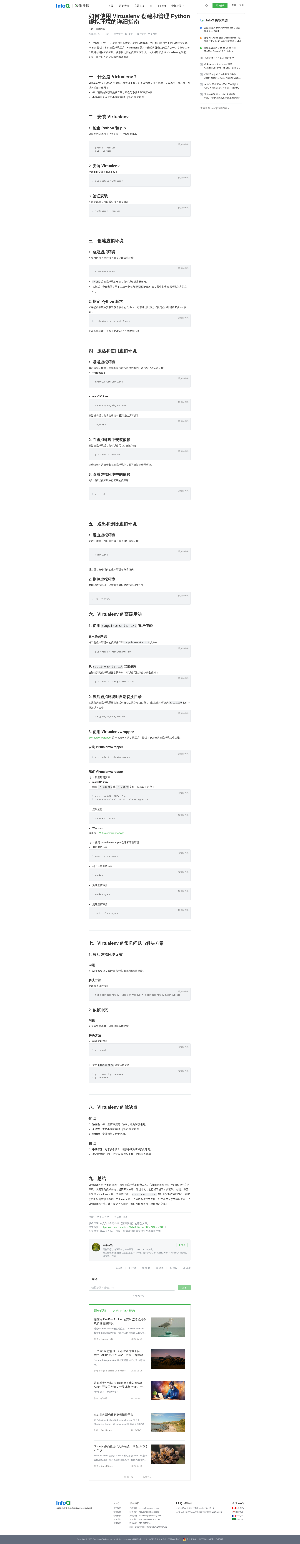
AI (151, 5)
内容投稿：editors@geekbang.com (144, 1508)
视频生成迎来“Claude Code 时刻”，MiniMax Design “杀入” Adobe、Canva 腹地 (221, 49)
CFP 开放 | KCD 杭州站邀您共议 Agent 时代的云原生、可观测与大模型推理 (222, 76)
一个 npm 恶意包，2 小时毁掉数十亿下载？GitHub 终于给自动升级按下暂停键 (118, 1353)
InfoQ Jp (239, 1512)
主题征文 (140, 5)
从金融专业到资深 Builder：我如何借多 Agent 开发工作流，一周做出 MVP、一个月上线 (119, 1385)
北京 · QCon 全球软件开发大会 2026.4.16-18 (195, 1508)
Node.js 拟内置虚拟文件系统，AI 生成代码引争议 (120, 1448)
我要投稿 (117, 1512)
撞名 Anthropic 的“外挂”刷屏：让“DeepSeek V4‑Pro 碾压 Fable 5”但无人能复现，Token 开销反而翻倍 (222, 66)
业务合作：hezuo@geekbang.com (144, 1512)
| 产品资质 (219, 1539)
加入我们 (117, 1519)
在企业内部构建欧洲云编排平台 (113, 1414)
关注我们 (117, 1523)
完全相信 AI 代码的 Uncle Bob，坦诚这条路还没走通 (222, 29)
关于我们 (117, 1508)
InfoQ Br (239, 1519)
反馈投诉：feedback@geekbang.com (145, 1516)
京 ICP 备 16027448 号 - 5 (169, 1539)
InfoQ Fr (239, 1516)
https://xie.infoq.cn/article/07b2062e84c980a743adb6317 (133, 1227)
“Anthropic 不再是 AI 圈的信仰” (219, 57)
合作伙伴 (117, 1516)
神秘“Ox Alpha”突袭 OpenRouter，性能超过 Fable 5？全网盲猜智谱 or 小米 (223, 39)
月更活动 (124, 5)
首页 (110, 5)
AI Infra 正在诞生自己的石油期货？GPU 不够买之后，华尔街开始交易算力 (222, 86)
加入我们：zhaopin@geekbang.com (145, 1519)
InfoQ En (240, 1508)
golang (162, 5)
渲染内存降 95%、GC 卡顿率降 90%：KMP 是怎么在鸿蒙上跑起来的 (222, 96)
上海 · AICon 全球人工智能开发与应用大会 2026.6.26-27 (199, 1512)
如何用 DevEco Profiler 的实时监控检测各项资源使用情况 (120, 1321)
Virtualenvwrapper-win (111, 833)
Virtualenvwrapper (101, 737)
